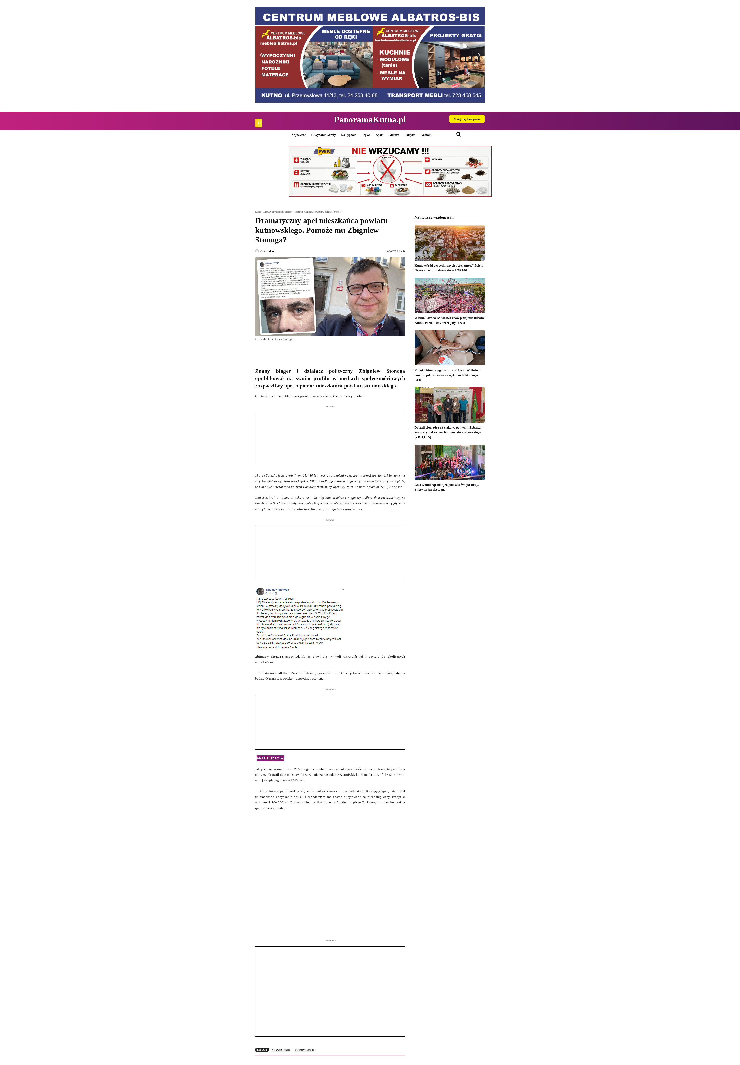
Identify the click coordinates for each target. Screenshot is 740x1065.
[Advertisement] (330, 440)
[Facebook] (258, 123)
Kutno (258, 211)
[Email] (285, 352)
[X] (268, 352)
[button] (425, 55)
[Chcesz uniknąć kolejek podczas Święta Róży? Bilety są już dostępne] (450, 462)
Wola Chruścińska (280, 1049)
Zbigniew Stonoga (304, 1049)
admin (271, 251)
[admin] (257, 251)
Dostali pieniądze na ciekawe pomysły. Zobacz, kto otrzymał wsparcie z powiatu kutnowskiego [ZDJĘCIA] (448, 432)
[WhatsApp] (277, 352)
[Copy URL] (294, 352)
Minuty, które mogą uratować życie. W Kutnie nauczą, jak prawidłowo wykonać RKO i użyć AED (447, 375)
